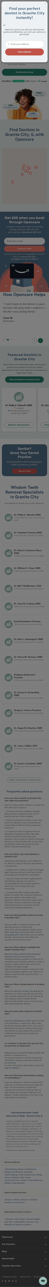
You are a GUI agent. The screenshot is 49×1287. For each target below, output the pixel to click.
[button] (24, 52)
